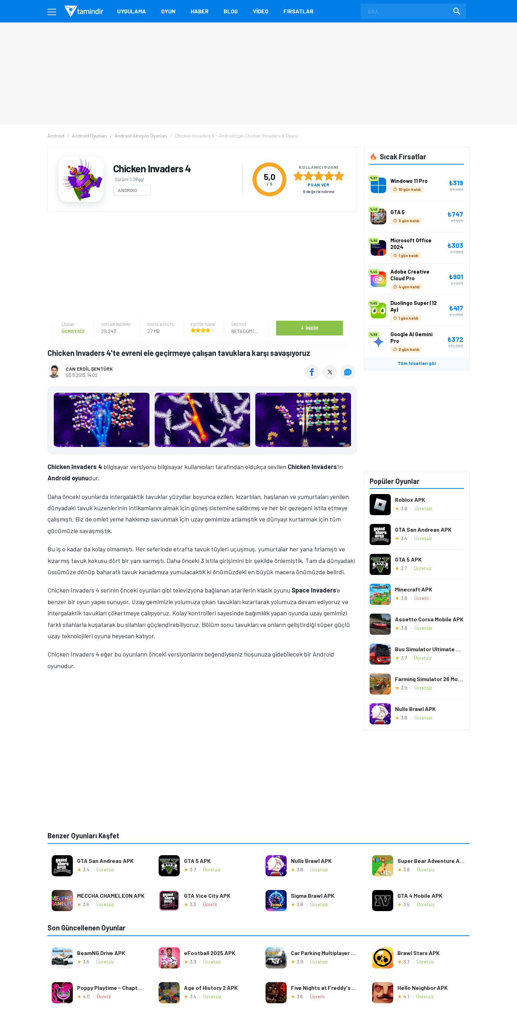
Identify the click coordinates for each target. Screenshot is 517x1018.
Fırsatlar (298, 11)
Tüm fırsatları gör (417, 363)
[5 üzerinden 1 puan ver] (298, 176)
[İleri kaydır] (348, 420)
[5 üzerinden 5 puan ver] (339, 176)
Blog (231, 11)
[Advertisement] (200, 266)
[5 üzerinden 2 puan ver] (308, 176)
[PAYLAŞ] (314, 377)
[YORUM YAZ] (348, 377)
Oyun (168, 11)
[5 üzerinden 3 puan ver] (319, 176)
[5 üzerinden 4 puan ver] (329, 176)
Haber (200, 11)
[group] (202, 421)
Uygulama (131, 11)
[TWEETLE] (331, 377)
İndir (309, 327)
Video (260, 11)
